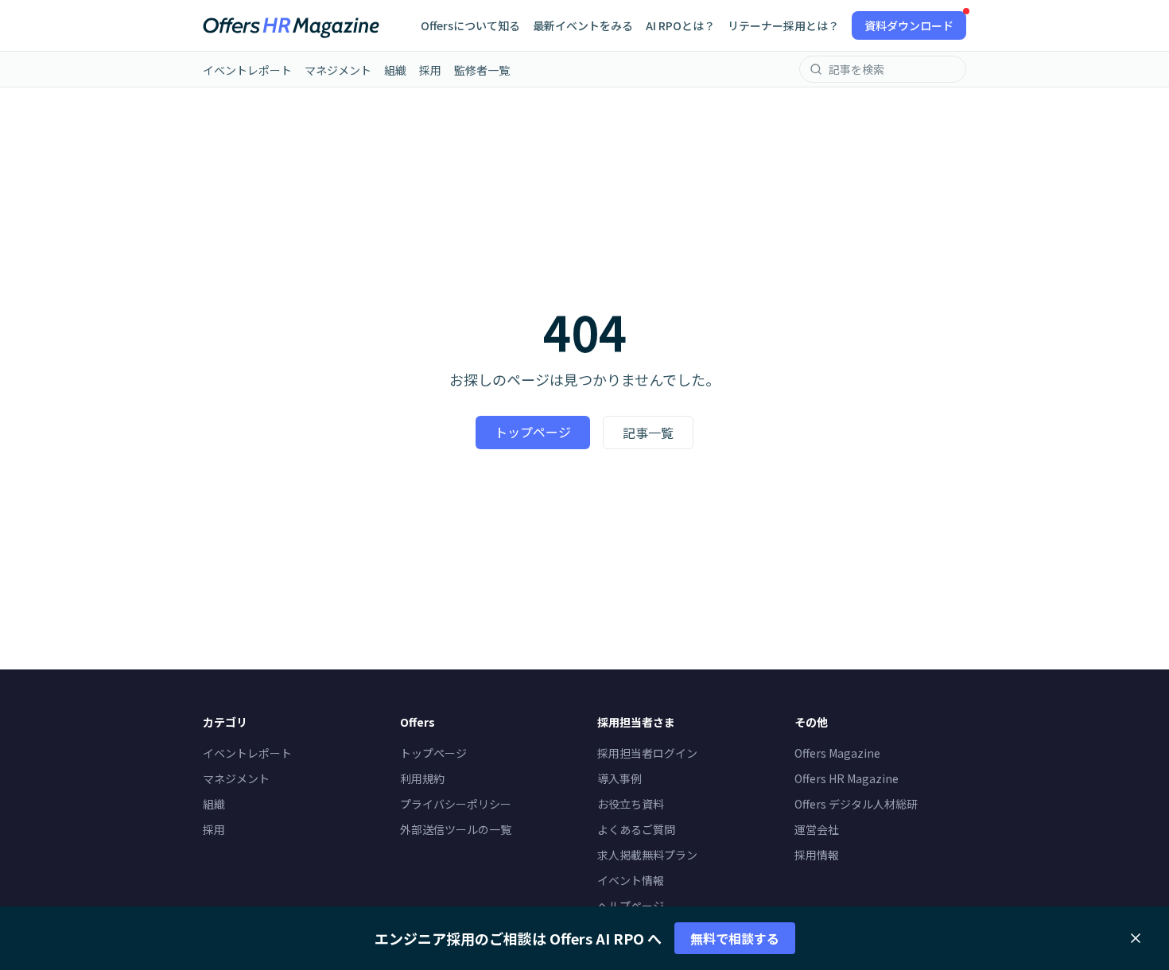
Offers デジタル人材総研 (856, 804)
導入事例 (619, 778)
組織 (395, 70)
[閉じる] (1136, 938)
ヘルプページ (630, 906)
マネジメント (338, 70)
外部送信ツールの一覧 (455, 829)
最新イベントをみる (583, 25)
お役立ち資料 (630, 804)
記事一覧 (648, 432)
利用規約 (422, 778)
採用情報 (816, 855)
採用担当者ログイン (647, 753)
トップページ (533, 431)
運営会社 (816, 829)
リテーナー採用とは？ (783, 25)
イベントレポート (247, 70)
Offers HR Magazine (846, 778)
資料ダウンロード (908, 25)
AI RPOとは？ (680, 25)
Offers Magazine (837, 753)
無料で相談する (734, 938)
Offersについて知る (470, 25)
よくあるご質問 (636, 829)
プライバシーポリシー (455, 804)
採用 (430, 70)
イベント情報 (630, 880)
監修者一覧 (482, 70)
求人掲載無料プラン (647, 855)
